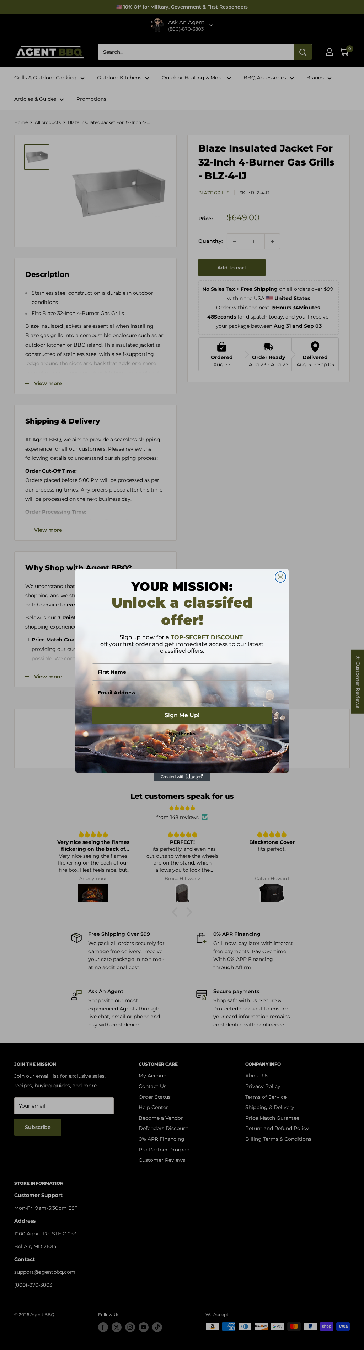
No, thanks (182, 733)
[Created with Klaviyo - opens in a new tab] (182, 777)
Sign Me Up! (182, 715)
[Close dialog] (280, 577)
